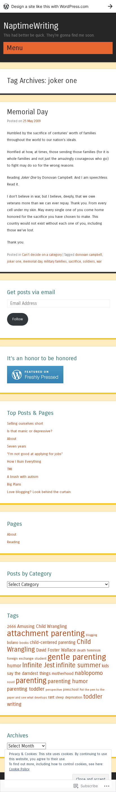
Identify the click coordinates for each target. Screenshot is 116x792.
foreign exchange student (26, 659)
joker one (14, 261)
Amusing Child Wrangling (42, 626)
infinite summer (78, 665)
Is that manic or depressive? (29, 431)
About (11, 439)
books (24, 643)
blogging (91, 635)
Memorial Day (27, 112)
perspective (54, 690)
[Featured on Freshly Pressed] (35, 382)
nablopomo (89, 673)
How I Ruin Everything (24, 461)
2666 (11, 626)
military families (55, 261)
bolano (12, 643)
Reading (13, 542)
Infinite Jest (38, 665)
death (81, 650)
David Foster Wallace (56, 650)
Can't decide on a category (42, 255)
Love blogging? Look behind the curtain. (39, 492)
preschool (71, 689)
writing (14, 704)
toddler (92, 696)
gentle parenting (77, 657)
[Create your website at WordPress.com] (58, 6)
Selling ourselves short (25, 423)
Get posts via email (31, 292)
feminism (94, 650)
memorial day (32, 261)
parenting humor (68, 681)
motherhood (62, 673)
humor (14, 666)
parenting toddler (25, 689)
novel (11, 682)
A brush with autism (22, 477)
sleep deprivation (68, 697)
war (99, 261)
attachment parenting (46, 633)
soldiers (89, 261)
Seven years (16, 446)
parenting (31, 680)
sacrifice (74, 261)
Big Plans (14, 484)
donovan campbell (88, 255)
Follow (17, 319)
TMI (9, 469)
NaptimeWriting (31, 26)
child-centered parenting (52, 642)
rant (51, 697)
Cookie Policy (19, 769)
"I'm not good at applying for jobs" (35, 454)
